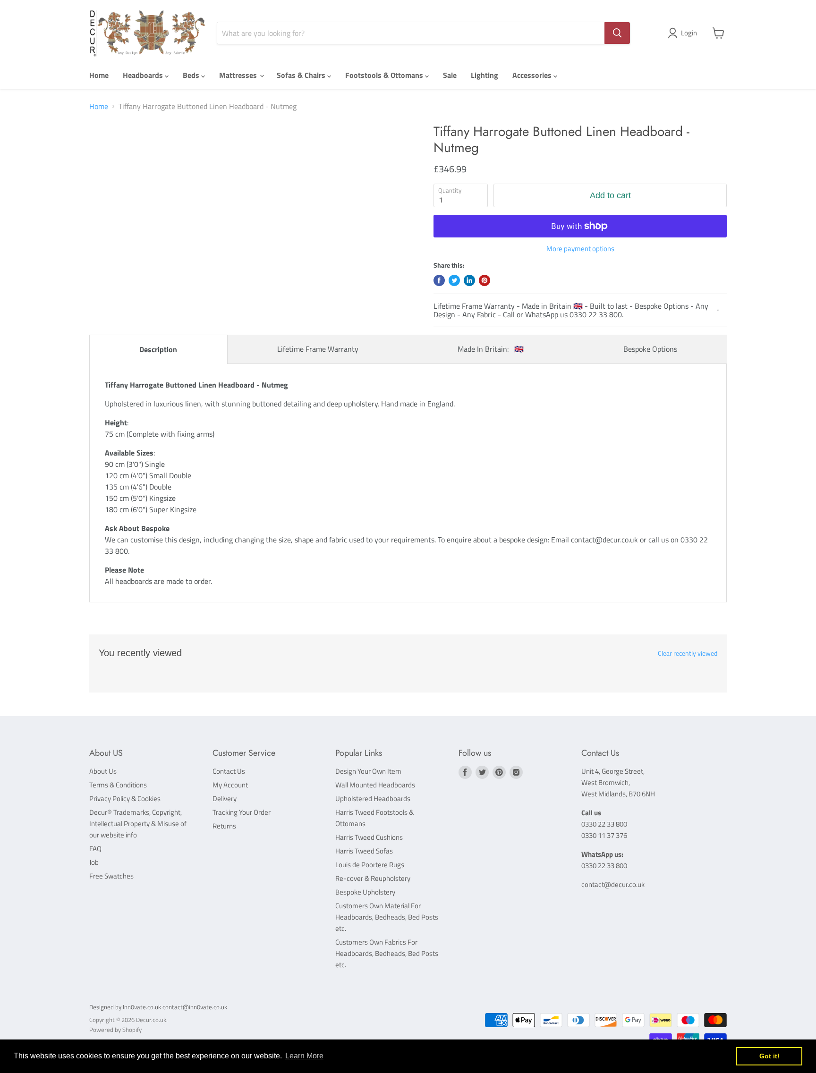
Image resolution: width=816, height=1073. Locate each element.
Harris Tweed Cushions (369, 837)
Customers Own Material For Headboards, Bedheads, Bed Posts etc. (386, 917)
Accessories (532, 75)
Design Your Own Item (368, 771)
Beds (192, 75)
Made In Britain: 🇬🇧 (491, 349)
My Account (230, 784)
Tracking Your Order (241, 812)
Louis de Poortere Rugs (369, 864)
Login (689, 32)
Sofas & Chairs (302, 75)
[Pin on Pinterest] (484, 280)
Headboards (144, 75)
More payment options (580, 249)
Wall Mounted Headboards (375, 784)
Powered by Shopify (115, 1029)
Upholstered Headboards (372, 798)
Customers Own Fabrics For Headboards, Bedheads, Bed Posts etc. (386, 953)
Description (158, 349)
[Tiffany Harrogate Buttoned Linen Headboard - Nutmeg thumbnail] (116, 150)
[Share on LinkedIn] (469, 280)
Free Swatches (111, 875)
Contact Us (228, 771)
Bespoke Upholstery (365, 892)
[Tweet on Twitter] (454, 280)
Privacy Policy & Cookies (125, 798)
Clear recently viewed (687, 653)
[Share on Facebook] (439, 280)
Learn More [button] (304, 1056)
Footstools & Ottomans (385, 75)
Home (99, 75)
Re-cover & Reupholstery (372, 878)
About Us (103, 771)
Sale (450, 75)
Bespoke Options (650, 349)
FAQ (95, 848)
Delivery (224, 798)
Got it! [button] (769, 1056)
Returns (224, 825)
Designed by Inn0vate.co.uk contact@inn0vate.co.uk (158, 1007)
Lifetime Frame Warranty (317, 349)
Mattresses (239, 75)
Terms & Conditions (118, 784)
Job (94, 862)
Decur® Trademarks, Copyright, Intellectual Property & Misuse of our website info (138, 823)
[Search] (617, 33)
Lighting (484, 75)
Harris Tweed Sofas (364, 850)
